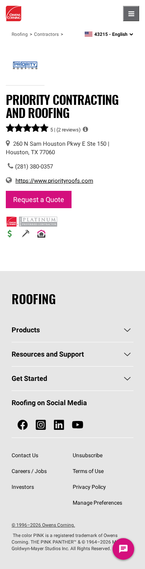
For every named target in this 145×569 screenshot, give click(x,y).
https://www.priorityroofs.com (54, 180)
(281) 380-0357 (34, 166)
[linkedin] (59, 425)
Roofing (20, 34)
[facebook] (23, 425)
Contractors (46, 34)
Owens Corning (13, 13)
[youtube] (77, 425)
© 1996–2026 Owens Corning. (43, 525)
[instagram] (41, 425)
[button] (85, 129)
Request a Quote (38, 199)
